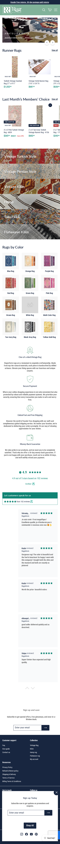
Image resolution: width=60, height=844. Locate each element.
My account (34, 759)
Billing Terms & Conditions (11, 781)
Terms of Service (8, 778)
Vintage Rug (34, 745)
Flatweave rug (35, 756)
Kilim (32, 749)
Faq (3, 745)
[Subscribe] (48, 813)
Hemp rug (33, 752)
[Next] (52, 42)
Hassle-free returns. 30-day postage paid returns (29, 2)
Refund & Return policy (10, 771)
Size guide (6, 749)
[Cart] (49, 10)
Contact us (6, 752)
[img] (10, 501)
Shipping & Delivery (9, 774)
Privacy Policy (7, 767)
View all (55, 50)
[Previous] (47, 42)
